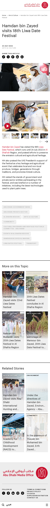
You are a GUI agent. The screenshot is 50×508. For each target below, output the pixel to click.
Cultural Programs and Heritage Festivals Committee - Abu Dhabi (24, 227)
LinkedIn (17, 56)
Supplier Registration (37, 495)
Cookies (31, 493)
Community (9, 221)
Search (3, 505)
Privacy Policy (34, 491)
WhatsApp (22, 56)
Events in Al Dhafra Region (16, 233)
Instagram (17, 493)
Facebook (12, 56)
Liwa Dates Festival (13, 243)
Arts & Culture (13, 15)
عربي (8, 504)
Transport (31, 243)
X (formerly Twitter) (8, 56)
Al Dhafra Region (11, 217)
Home (4, 15)
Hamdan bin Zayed (11, 147)
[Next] (46, 141)
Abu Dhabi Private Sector (15, 212)
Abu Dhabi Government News (17, 207)
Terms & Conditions (36, 489)
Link (3, 56)
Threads (22, 493)
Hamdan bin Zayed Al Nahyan (16, 238)
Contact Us (32, 497)
